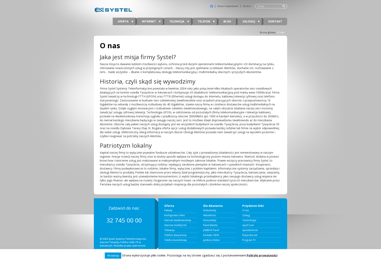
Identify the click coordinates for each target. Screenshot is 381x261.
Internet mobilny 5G (175, 225)
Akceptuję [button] (113, 255)
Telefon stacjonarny (175, 235)
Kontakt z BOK (211, 235)
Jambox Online (211, 240)
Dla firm (247, 6)
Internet (149, 21)
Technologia (249, 220)
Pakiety (168, 210)
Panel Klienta (210, 225)
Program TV (249, 240)
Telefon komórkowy (175, 240)
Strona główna (268, 32)
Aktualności (209, 215)
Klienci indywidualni (228, 6)
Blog (227, 21)
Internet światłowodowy (177, 220)
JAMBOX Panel (211, 230)
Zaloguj (249, 21)
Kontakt (275, 21)
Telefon (204, 21)
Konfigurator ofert (174, 215)
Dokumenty (209, 210)
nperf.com (248, 225)
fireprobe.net (249, 235)
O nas (245, 210)
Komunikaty (209, 220)
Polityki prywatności (262, 255)
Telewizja (177, 21)
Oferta (123, 21)
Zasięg (246, 215)
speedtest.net (250, 230)
